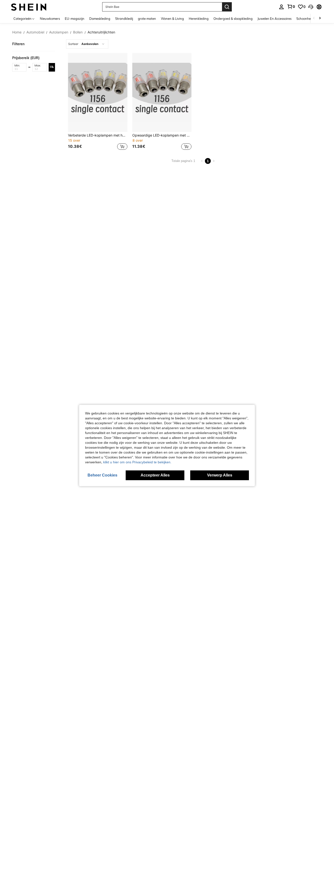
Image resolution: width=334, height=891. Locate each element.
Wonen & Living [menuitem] (172, 19)
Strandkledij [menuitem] (124, 19)
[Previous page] (202, 161)
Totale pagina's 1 (183, 161)
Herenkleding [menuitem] (199, 19)
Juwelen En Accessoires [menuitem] (274, 19)
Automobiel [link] (35, 32)
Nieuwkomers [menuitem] (50, 19)
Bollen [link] (78, 32)
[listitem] (97, 102)
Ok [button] (52, 67)
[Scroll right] (320, 18)
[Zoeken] (227, 6)
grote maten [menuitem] (147, 19)
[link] (291, 7)
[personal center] (281, 7)
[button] (311, 7)
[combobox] (87, 44)
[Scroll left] (314, 18)
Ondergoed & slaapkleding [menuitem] (233, 19)
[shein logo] (28, 7)
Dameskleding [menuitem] (99, 19)
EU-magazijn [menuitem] (74, 19)
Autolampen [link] (58, 32)
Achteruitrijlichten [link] (101, 32)
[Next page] (214, 161)
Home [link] (17, 32)
